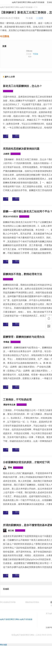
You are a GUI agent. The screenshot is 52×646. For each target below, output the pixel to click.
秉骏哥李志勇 (9, 404)
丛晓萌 (6, 154)
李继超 (6, 342)
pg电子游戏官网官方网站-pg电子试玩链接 (4, 2)
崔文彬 (11, 530)
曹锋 (10, 467)
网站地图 (3, 645)
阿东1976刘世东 (10, 216)
